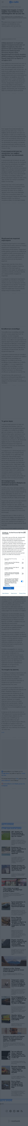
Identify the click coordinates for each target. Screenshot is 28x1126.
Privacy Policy (22, 593)
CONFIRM (8, 588)
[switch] (22, 563)
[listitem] (14, 559)
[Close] (25, 532)
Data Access (14, 593)
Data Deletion (5, 593)
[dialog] (14, 563)
